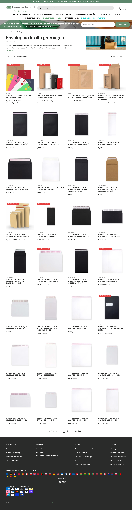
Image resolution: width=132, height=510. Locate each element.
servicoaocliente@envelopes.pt (47, 455)
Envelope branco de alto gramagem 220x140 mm (108, 419)
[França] (70, 474)
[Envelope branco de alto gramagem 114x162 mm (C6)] (20, 308)
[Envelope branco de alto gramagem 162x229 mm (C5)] (51, 261)
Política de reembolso (117, 464)
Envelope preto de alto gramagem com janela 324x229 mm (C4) (111, 328)
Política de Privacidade (118, 457)
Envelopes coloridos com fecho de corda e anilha (19, 96)
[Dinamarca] (38, 474)
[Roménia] (7, 476)
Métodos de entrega (13, 453)
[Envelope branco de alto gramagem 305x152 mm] (51, 355)
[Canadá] (27, 474)
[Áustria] (19, 474)
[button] (125, 8)
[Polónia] (116, 474)
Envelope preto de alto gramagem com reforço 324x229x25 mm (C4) (77, 281)
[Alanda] (7, 474)
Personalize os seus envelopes (85, 449)
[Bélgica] (23, 474)
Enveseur (54, 503)
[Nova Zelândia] (109, 474)
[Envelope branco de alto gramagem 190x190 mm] (81, 308)
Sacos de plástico (64, 14)
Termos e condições (117, 453)
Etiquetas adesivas (33, 18)
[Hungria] (81, 474)
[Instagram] (63, 482)
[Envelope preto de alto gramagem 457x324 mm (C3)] (51, 124)
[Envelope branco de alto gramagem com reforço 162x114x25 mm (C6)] (51, 308)
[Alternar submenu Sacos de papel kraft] (119, 14)
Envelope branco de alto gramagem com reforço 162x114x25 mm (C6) (47, 328)
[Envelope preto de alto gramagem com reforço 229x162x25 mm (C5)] (81, 169)
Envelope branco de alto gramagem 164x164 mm (78, 419)
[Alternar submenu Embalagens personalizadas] (107, 18)
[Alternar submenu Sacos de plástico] (73, 14)
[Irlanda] (89, 474)
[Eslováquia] (46, 474)
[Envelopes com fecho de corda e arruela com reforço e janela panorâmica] (112, 77)
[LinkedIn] (65, 482)
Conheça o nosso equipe (83, 457)
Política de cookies (116, 460)
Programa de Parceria (82, 464)
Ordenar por (11, 56)
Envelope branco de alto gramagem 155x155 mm (78, 374)
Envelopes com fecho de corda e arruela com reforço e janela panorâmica (111, 97)
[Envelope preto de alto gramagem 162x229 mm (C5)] (20, 169)
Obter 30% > (122, 25)
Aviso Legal (114, 449)
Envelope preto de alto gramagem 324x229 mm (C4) (17, 143)
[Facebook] (60, 482)
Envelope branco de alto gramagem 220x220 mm (16, 374)
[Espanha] (54, 474)
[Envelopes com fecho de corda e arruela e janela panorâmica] (81, 77)
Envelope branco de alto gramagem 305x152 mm (47, 374)
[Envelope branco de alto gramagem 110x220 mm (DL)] (20, 400)
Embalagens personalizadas (93, 18)
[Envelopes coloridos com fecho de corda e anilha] (20, 77)
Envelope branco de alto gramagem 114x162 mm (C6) (16, 327)
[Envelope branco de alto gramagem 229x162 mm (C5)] (112, 355)
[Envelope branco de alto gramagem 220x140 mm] (112, 400)
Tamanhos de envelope (14, 457)
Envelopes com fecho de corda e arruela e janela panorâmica (81, 96)
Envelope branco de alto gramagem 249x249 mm (108, 280)
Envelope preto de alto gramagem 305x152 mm (46, 235)
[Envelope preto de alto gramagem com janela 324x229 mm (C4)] (112, 308)
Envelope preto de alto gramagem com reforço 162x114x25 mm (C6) (16, 281)
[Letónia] (97, 474)
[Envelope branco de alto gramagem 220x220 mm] (20, 355)
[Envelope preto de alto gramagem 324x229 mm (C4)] (20, 124)
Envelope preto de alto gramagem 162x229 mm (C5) (17, 188)
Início (7, 32)
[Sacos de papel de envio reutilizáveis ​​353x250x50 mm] (20, 216)
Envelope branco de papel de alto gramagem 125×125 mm (50, 188)
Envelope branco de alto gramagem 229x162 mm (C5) (109, 374)
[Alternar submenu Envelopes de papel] (29, 14)
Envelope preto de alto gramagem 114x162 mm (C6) (78, 235)
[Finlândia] (66, 474)
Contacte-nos (41, 449)
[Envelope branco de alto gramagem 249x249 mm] (112, 261)
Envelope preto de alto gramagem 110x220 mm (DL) (109, 235)
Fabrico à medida (81, 453)
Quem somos (10, 449)
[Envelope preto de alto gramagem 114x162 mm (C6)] (81, 216)
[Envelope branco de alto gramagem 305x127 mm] (112, 124)
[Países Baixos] (112, 474)
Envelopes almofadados (43, 14)
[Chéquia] (31, 474)
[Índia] (85, 474)
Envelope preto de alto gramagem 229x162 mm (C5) (78, 143)
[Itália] (93, 474)
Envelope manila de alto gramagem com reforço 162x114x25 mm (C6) (108, 189)
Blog (76, 460)
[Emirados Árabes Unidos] (42, 474)
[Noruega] (105, 474)
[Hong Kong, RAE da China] (77, 474)
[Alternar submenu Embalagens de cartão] (97, 14)
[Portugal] (120, 474)
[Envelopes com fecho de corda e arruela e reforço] (51, 77)
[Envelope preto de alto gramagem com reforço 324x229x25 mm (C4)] (81, 261)
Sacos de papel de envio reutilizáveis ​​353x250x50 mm (17, 235)
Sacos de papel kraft (109, 14)
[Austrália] (15, 474)
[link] (52, 431)
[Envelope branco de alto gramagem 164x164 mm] (81, 400)
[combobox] (75, 8)
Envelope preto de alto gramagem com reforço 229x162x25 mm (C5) (77, 189)
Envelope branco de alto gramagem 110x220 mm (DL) (16, 419)
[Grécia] (73, 474)
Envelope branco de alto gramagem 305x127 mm (108, 143)
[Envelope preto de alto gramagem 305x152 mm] (51, 216)
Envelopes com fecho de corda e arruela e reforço (50, 96)
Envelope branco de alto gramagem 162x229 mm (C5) (47, 280)
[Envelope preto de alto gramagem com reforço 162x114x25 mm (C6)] (20, 261)
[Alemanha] (11, 474)
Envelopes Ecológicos (52, 18)
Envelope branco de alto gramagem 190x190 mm (78, 327)
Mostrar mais (10, 50)
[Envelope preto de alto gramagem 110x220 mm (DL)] (112, 216)
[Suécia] (15, 476)
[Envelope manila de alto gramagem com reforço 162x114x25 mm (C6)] (112, 169)
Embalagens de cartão (85, 14)
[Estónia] (62, 474)
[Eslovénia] (50, 474)
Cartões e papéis (72, 18)
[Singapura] (11, 476)
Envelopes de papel (20, 14)
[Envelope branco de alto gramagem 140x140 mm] (51, 400)
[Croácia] (34, 474)
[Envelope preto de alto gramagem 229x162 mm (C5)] (81, 124)
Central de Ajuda (12, 460)
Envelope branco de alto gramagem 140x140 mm (47, 419)
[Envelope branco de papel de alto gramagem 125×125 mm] (51, 169)
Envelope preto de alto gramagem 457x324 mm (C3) (48, 143)
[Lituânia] (101, 474)
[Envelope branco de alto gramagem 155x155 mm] (81, 355)
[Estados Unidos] (58, 474)
